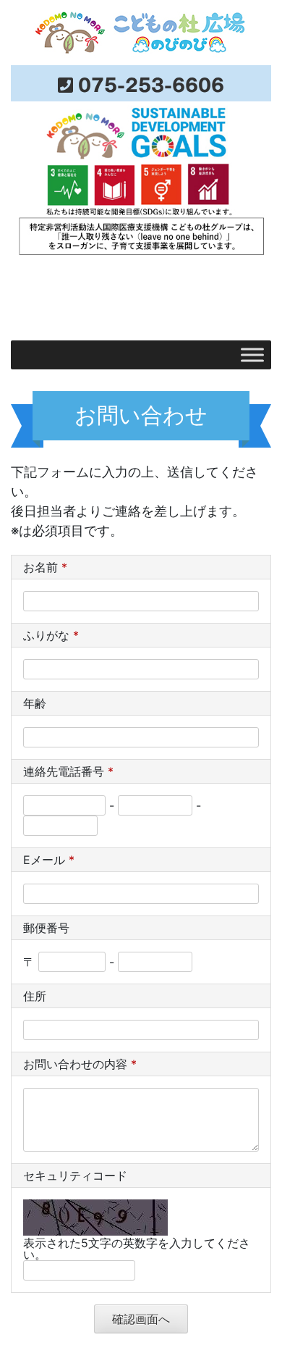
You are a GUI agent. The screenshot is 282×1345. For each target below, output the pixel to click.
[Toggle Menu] (252, 354)
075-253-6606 (151, 83)
